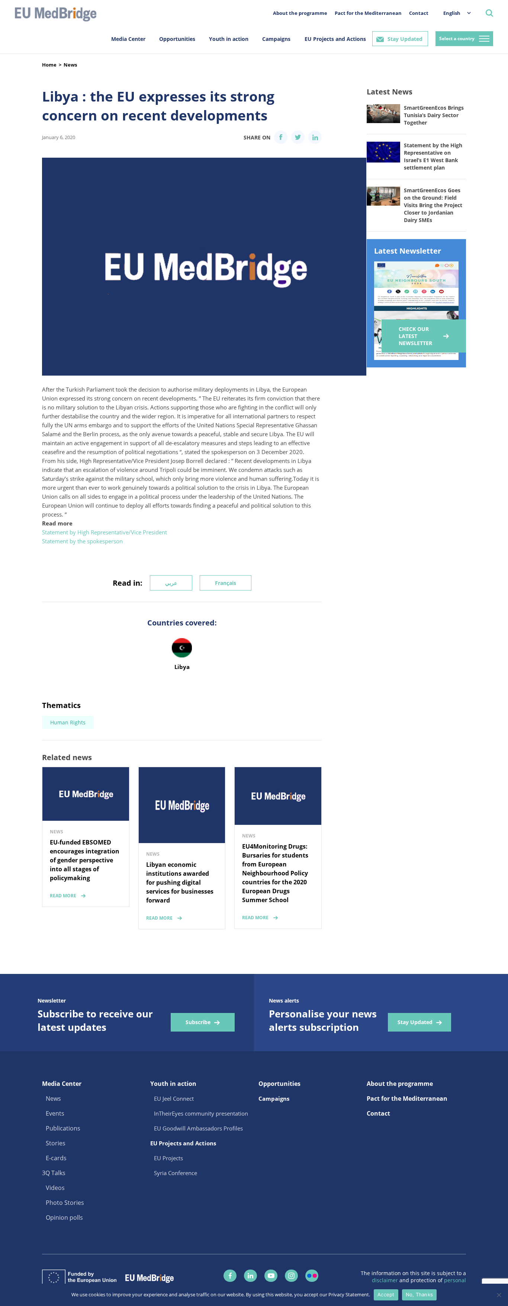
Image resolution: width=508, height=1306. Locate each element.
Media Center (128, 38)
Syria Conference (175, 1173)
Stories (55, 1143)
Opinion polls (64, 1217)
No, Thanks (419, 1294)
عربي (171, 582)
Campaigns (276, 38)
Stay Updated (405, 38)
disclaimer (385, 1280)
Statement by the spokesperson (82, 541)
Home (49, 64)
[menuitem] (453, 12)
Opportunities (177, 38)
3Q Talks (53, 1173)
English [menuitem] (451, 13)
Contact (418, 13)
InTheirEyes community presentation (201, 1113)
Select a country (457, 38)
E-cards (56, 1158)
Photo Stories (65, 1203)
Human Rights (68, 722)
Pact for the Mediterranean (368, 13)
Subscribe (198, 1022)
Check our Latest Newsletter (415, 336)
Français (225, 582)
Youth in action (228, 38)
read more (63, 895)
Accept (386, 1294)
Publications (63, 1128)
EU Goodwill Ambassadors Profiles (198, 1128)
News (70, 64)
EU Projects (168, 1158)
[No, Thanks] (498, 1295)
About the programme (300, 13)
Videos (55, 1188)
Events (55, 1113)
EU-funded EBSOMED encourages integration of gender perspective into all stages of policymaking (84, 860)
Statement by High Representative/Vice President (104, 532)
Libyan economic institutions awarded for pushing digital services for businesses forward (179, 882)
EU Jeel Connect (174, 1098)
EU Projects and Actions (335, 38)
